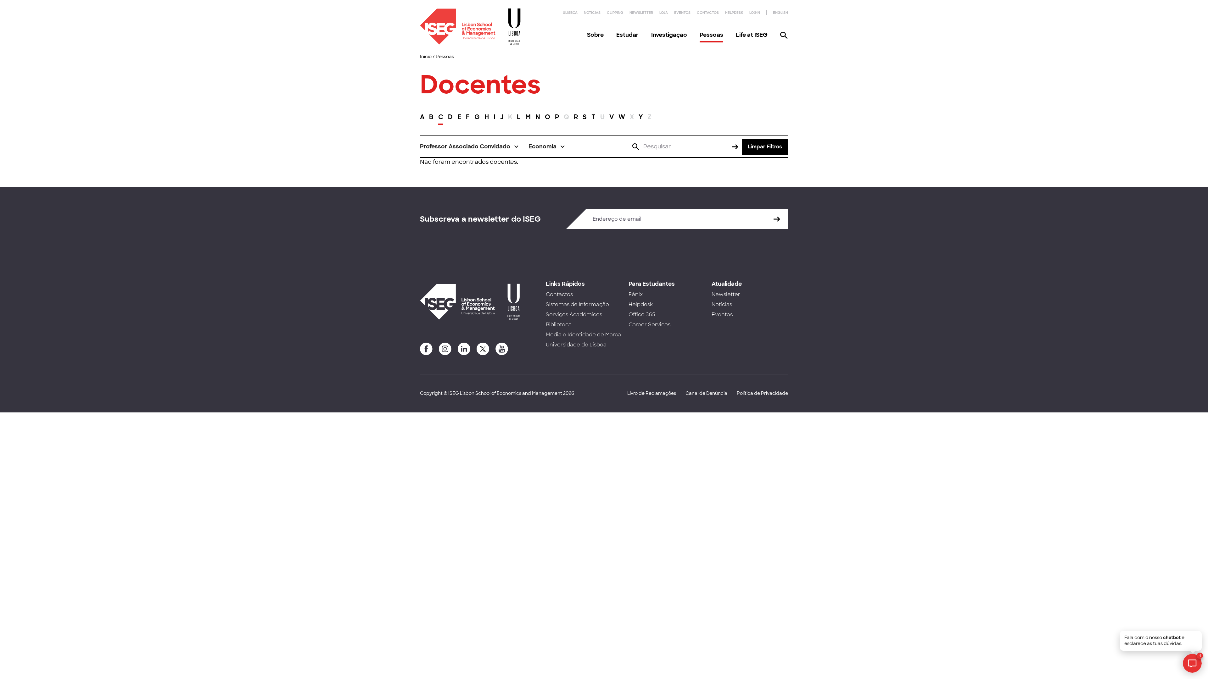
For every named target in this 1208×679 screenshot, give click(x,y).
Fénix (636, 294)
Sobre (595, 35)
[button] (469, 146)
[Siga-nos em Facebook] (426, 349)
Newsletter (641, 12)
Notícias (592, 12)
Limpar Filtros (765, 146)
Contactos (708, 12)
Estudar (627, 35)
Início (426, 56)
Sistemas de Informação (577, 304)
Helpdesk (734, 12)
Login (754, 12)
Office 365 (642, 314)
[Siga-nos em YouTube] (501, 349)
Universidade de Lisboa (576, 344)
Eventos (682, 12)
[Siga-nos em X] (483, 349)
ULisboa (570, 12)
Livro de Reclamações (651, 393)
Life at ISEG (752, 35)
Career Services (649, 324)
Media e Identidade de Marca (583, 334)
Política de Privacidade (762, 393)
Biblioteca (559, 324)
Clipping (615, 12)
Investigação (669, 35)
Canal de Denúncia (706, 393)
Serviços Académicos (574, 314)
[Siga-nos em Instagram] (445, 349)
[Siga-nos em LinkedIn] (464, 349)
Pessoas (711, 35)
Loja (663, 12)
